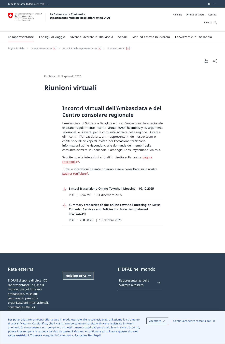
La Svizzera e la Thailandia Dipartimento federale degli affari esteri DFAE (80, 16)
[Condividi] (215, 61)
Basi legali (94, 335)
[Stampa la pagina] (206, 61)
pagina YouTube (73, 173)
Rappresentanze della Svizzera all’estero (134, 282)
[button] (20, 37)
